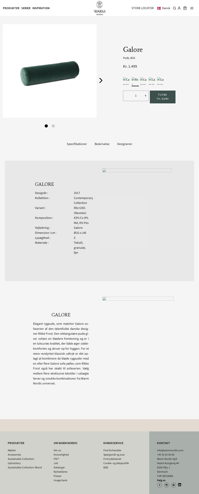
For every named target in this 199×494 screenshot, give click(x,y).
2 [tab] (53, 125)
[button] (164, 8)
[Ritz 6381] (135, 81)
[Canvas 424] (126, 81)
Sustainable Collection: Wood (25, 468)
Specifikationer (77, 144)
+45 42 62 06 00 (165, 455)
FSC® (56, 459)
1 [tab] (46, 125)
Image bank (60, 480)
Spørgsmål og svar (114, 455)
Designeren (124, 144)
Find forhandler (112, 450)
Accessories (14, 455)
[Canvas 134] (161, 81)
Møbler (12, 450)
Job (56, 463)
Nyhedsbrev (61, 472)
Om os (57, 450)
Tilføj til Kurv (163, 97)
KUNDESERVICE (113, 443)
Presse (57, 476)
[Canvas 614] (152, 81)
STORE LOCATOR (143, 8)
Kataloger (59, 468)
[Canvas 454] (144, 81)
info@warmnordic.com (170, 450)
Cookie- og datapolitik (116, 463)
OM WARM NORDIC (66, 443)
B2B (105, 468)
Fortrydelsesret (112, 459)
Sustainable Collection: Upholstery (21, 461)
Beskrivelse (102, 144)
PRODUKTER (16, 443)
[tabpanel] (50, 71)
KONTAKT (163, 443)
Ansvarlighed (61, 455)
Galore (78, 228)
